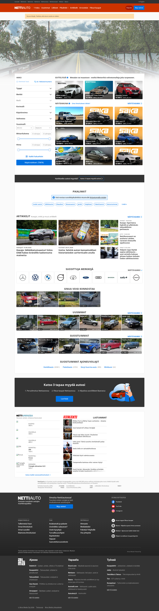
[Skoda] (111, 277)
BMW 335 (132, 322)
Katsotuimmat (112, 204)
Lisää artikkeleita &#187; (36, 238)
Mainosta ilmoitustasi (27, 533)
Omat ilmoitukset (25, 527)
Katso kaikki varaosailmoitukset (37, 475)
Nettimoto (23, 1)
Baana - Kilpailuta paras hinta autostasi (128, 526)
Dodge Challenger (27, 346)
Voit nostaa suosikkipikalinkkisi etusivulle (80, 197)
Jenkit (80, 204)
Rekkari (61, 1)
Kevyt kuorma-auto (91, 367)
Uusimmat (45, 8)
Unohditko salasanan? (58, 527)
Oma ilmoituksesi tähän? (81, 103)
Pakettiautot (99, 204)
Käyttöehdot (54, 536)
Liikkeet (55, 8)
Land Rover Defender (69, 116)
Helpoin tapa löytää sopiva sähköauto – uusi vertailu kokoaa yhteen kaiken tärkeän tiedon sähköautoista (120, 253)
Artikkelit (74, 8)
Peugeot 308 (129, 136)
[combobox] (34, 94)
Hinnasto (84, 524)
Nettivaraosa (44, 1)
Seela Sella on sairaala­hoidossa (85, 450)
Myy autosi (139, 8)
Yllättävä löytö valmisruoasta (85, 457)
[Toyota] (73, 277)
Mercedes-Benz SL (48, 346)
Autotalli (17, 1)
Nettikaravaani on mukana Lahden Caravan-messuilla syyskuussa (120, 239)
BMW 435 (99, 156)
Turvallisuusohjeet (56, 533)
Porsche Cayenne (111, 322)
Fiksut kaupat (95, 8)
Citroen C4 (48, 322)
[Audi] (98, 277)
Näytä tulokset (34, 162)
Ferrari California (69, 136)
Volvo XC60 (129, 156)
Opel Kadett (90, 299)
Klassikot (59, 204)
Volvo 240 (26, 299)
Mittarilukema (22, 133)
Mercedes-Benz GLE (99, 116)
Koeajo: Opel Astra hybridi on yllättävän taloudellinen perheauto (120, 226)
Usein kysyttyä (55, 530)
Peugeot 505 (69, 346)
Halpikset (88, 204)
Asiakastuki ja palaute (58, 524)
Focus (38, 458)
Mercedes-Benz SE (69, 299)
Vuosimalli (21, 124)
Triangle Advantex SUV (38, 466)
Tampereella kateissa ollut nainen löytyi (85, 464)
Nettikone (37, 1)
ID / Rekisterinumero (44, 82)
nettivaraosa (24, 416)
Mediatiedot (85, 527)
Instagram (119, 511)
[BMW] (48, 277)
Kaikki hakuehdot (36, 156)
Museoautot (70, 204)
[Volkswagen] (35, 277)
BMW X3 (69, 322)
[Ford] (86, 277)
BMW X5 (90, 322)
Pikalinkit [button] (63, 8)
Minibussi (110, 367)
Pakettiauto (70, 367)
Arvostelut (83, 8)
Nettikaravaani (54, 1)
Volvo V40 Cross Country (99, 90)
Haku (37, 8)
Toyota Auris (99, 136)
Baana (66, 1)
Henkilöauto (51, 367)
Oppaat (52, 539)
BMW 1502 (90, 346)
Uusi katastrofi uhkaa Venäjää (85, 429)
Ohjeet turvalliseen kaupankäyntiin (127, 536)
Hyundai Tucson (129, 90)
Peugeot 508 (69, 156)
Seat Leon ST (129, 116)
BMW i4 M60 (69, 90)
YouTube (118, 506)
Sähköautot (49, 204)
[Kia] (124, 277)
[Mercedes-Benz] (23, 277)
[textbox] (32, 94)
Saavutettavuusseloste (58, 542)
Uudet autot (37, 204)
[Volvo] (60, 277)
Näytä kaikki (134, 103)
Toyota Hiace (131, 346)
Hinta (18, 145)
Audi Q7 (26, 322)
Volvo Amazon (110, 346)
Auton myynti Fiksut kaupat (124, 520)
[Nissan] (136, 277)
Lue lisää (64, 399)
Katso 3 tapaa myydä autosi (90, 179)
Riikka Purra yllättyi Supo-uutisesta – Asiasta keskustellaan (85, 422)
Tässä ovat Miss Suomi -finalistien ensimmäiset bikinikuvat (85, 436)
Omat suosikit (24, 530)
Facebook (119, 502)
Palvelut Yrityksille (87, 530)
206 (38, 449)
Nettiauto (22, 7)
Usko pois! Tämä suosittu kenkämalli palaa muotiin (85, 443)
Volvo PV (48, 299)
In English (141, 2)
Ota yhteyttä (85, 533)
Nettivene (30, 1)
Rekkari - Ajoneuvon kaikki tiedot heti (127, 531)
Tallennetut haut (25, 524)
